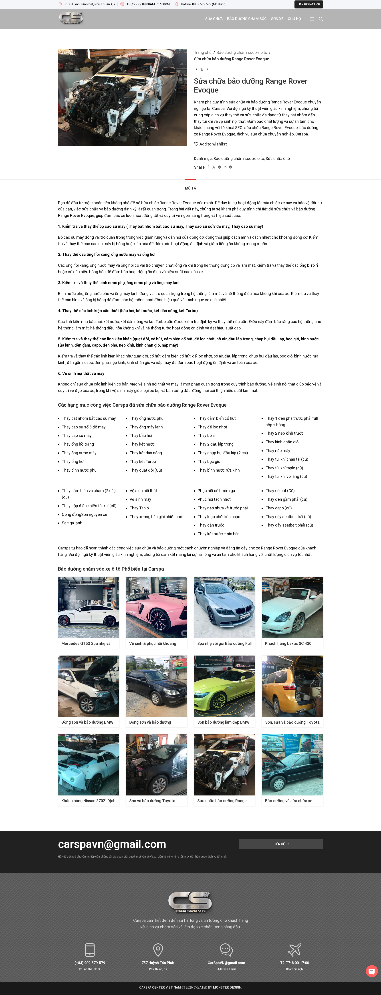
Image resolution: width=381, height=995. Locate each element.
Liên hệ (279, 844)
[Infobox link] (200, 4)
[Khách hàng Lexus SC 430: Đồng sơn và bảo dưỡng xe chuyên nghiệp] (292, 607)
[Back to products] (202, 69)
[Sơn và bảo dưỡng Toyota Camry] (156, 764)
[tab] (190, 186)
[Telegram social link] (231, 167)
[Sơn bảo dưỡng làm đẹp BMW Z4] (224, 686)
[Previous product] (196, 69)
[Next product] (207, 69)
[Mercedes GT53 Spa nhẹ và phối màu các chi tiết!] (88, 607)
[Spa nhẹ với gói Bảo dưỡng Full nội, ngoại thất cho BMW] (224, 607)
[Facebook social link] (208, 167)
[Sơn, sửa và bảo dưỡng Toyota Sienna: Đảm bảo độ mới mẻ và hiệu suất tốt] (292, 686)
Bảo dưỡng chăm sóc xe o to (242, 52)
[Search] (320, 18)
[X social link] (214, 167)
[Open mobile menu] (312, 18)
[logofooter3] (190, 904)
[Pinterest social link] (219, 167)
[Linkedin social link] (225, 167)
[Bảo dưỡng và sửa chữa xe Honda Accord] (292, 764)
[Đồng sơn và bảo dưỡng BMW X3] (88, 686)
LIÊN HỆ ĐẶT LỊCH (309, 4)
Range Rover (171, 202)
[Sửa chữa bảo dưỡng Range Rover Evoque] (224, 764)
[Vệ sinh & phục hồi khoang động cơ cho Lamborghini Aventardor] (156, 607)
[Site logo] (71, 18)
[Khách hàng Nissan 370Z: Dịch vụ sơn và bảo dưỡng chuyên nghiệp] (88, 764)
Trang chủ (203, 52)
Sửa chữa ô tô (278, 158)
